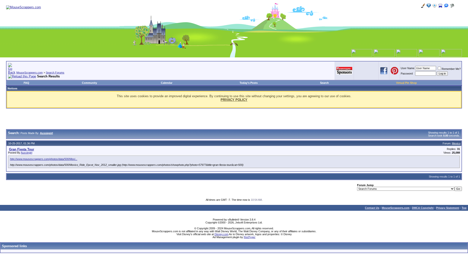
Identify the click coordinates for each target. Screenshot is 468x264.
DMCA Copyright (423, 207)
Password (407, 73)
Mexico (456, 143)
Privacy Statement (447, 207)
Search (324, 82)
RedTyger (249, 237)
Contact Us (372, 207)
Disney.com (221, 234)
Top (464, 207)
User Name (407, 68)
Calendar (166, 82)
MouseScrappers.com (29, 72)
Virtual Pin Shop (406, 82)
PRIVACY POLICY (234, 100)
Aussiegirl (26, 152)
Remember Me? (451, 68)
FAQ (26, 82)
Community (89, 82)
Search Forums (55, 72)
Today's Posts (249, 82)
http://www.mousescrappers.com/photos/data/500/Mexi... (43, 159)
